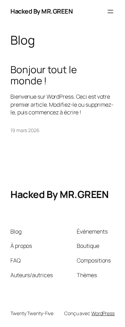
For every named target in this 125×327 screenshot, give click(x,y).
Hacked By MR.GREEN (41, 11)
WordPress (103, 313)
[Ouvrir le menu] (110, 11)
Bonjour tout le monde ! (43, 75)
